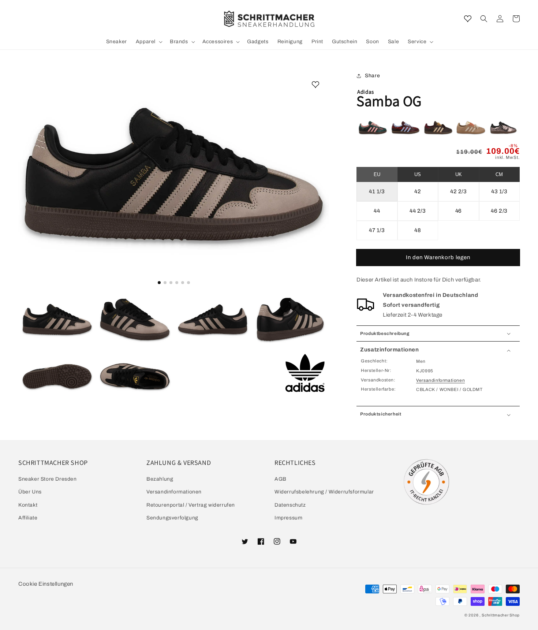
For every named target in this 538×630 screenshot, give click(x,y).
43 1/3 (499, 191)
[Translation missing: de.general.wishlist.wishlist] (468, 19)
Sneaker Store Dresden (47, 479)
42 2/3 (458, 191)
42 (417, 191)
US (417, 174)
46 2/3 (499, 211)
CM (499, 174)
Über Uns (30, 492)
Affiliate (27, 518)
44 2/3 (418, 211)
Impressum (288, 518)
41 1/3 (377, 191)
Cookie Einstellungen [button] (45, 584)
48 (417, 230)
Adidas (365, 91)
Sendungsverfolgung (172, 518)
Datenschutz (290, 505)
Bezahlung (159, 479)
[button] (484, 19)
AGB (280, 479)
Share (372, 75)
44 (377, 211)
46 (458, 211)
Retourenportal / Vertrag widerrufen (190, 505)
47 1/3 (377, 230)
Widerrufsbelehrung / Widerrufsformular (324, 492)
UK (458, 174)
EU (377, 174)
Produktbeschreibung (384, 333)
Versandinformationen (440, 380)
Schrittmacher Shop (501, 615)
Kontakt (27, 505)
